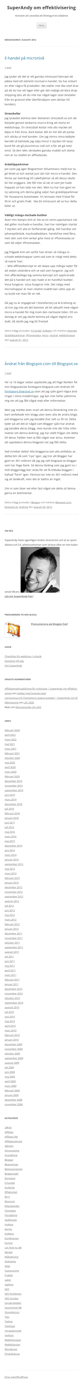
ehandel (72, 330)
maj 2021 (10, 744)
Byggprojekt (12, 1173)
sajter (8, 1280)
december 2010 (13, 989)
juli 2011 (9, 956)
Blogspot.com (63, 502)
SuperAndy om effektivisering (41, 8)
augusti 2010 (12, 1007)
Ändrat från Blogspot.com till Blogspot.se (41, 363)
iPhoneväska (33, 335)
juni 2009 (10, 1072)
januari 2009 (12, 1095)
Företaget (10, 1210)
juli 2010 (9, 1012)
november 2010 (14, 993)
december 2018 (13, 804)
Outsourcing (12, 1270)
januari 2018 (12, 818)
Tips (7, 1317)
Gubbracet (11, 1220)
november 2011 (14, 938)
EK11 (7, 1196)
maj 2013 (10, 869)
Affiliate (9, 1132)
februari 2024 (12, 730)
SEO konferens (13, 1293)
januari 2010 (12, 1039)
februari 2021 (12, 753)
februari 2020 (12, 776)
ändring (23, 507)
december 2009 (13, 1044)
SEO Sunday (12, 1298)
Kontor (9, 1243)
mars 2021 (10, 748)
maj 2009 (10, 1076)
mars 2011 (10, 975)
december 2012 (13, 887)
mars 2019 (10, 799)
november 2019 (14, 785)
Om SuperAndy (13, 665)
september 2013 (14, 864)
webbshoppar (67, 335)
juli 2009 (9, 1067)
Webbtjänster (12, 1344)
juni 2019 (10, 795)
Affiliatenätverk (13, 1141)
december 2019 (13, 781)
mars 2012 (10, 919)
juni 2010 (10, 1016)
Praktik (9, 1275)
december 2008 (13, 1099)
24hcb (8, 1127)
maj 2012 (10, 915)
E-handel (36, 330)
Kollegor (47, 330)
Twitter (9, 1321)
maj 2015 (10, 841)
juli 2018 (9, 808)
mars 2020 (10, 772)
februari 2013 (12, 878)
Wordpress (11, 1349)
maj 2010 (10, 1021)
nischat (54, 335)
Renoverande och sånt (28, 707)
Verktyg (9, 1335)
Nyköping (10, 1261)
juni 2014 (10, 850)
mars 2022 (10, 739)
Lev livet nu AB (13, 1247)
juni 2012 (10, 910)
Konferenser (12, 1238)
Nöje (7, 1266)
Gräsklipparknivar (15, 335)
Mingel (8, 1252)
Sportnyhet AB (13, 1307)
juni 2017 (10, 822)
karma (8, 1229)
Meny (41, 25)
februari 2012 (12, 924)
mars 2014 (10, 855)
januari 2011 (12, 984)
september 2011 (14, 947)
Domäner (10, 1178)
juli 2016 (9, 827)
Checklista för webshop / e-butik (23, 656)
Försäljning (11, 1215)
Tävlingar (10, 1326)
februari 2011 (12, 979)
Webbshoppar (13, 1340)
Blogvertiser (11, 1164)
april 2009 (10, 1081)
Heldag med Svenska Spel (31, 693)
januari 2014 (12, 859)
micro (45, 335)
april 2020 (10, 767)
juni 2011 (10, 961)
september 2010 (14, 1002)
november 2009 (14, 1049)
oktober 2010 (12, 998)
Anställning (11, 1155)
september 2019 (14, 790)
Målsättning (11, 1257)
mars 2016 (10, 836)
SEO (7, 1289)
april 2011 (10, 970)
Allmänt (9, 1146)
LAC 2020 (29, 702)
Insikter (9, 1224)
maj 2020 (10, 762)
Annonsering (12, 1150)
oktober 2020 (12, 758)
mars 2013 (10, 873)
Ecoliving (10, 1187)
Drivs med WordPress (16, 1377)
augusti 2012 (12, 901)
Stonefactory (12, 1312)
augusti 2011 (12, 952)
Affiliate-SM (11, 1136)
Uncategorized (13, 1330)
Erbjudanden (12, 1206)
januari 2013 (12, 882)
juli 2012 (9, 905)
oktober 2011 (12, 942)
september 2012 (14, 896)
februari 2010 (12, 1035)
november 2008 (14, 1104)
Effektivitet (11, 1192)
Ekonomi (10, 1201)
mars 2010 (10, 1030)
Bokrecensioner (14, 1169)
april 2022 (10, 735)
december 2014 (13, 845)
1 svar (8, 67)
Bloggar (35, 502)
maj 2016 (10, 832)
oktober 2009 (12, 1053)
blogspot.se (11, 507)
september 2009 (14, 1058)
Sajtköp (9, 1284)
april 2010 (10, 1026)
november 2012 (14, 892)
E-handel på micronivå (24, 58)
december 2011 (13, 933)
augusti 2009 (12, 1063)
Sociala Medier (13, 1303)
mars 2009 (10, 1086)
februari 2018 (12, 813)
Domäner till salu (14, 661)
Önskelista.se (12, 1354)
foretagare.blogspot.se (19, 391)
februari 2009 (12, 1090)
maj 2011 (10, 966)
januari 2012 (12, 929)
